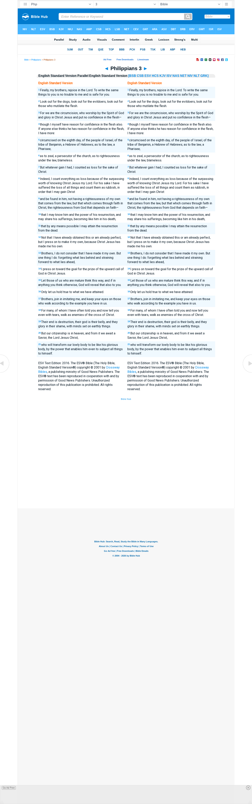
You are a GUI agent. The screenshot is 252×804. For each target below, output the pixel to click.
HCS (155, 75)
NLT (197, 75)
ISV (169, 75)
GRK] (204, 75)
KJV (162, 75)
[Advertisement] (126, 479)
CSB (140, 75)
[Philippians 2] (5, 372)
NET (183, 75)
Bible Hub (126, 399)
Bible (26, 60)
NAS (175, 75)
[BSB (132, 75)
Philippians (36, 60)
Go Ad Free (9, 787)
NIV (190, 75)
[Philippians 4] (247, 372)
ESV (148, 75)
